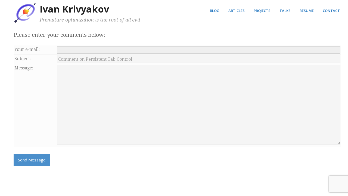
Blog (214, 10)
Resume (307, 10)
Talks (285, 10)
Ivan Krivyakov (74, 9)
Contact (331, 10)
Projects (262, 10)
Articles (236, 10)
